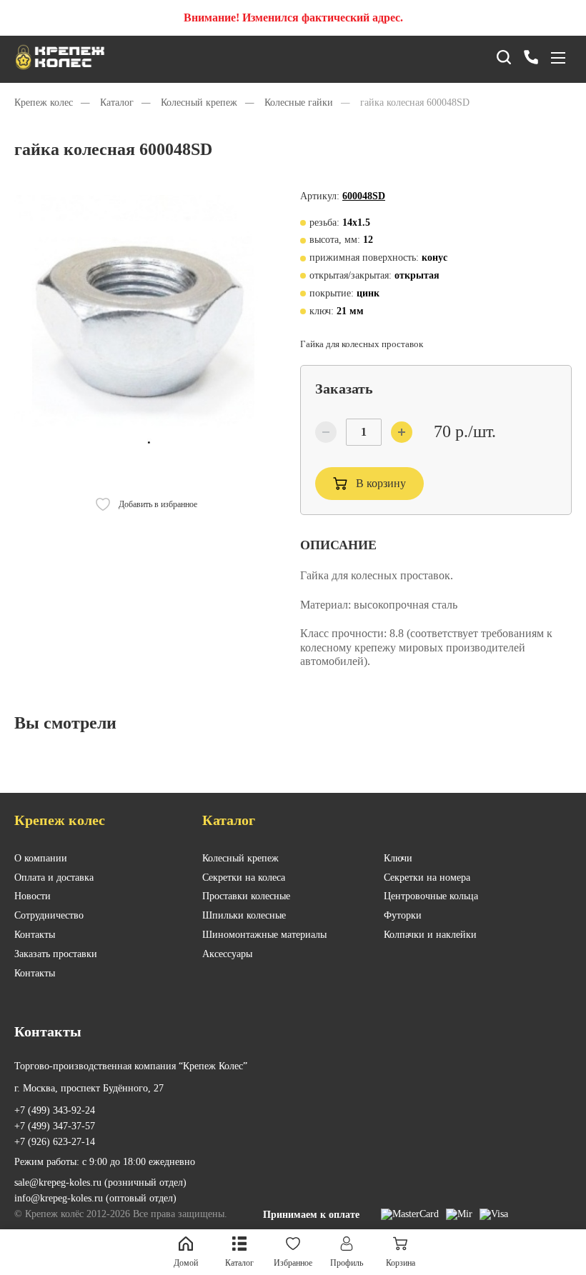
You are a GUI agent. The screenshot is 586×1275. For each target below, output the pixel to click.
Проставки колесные (246, 896)
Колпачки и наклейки (430, 934)
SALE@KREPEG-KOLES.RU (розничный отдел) (100, 1182)
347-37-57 (54, 1126)
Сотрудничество (49, 915)
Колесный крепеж (240, 858)
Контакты (34, 934)
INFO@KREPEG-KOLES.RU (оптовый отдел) (95, 1198)
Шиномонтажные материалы (264, 934)
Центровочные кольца (431, 896)
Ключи (398, 858)
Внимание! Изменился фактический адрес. (293, 17)
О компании (40, 858)
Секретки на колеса (243, 877)
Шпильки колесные (244, 915)
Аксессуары (227, 954)
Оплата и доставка (54, 877)
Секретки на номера (427, 877)
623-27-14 (54, 1141)
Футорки (403, 915)
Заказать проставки (55, 954)
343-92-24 (54, 1110)
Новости (32, 896)
